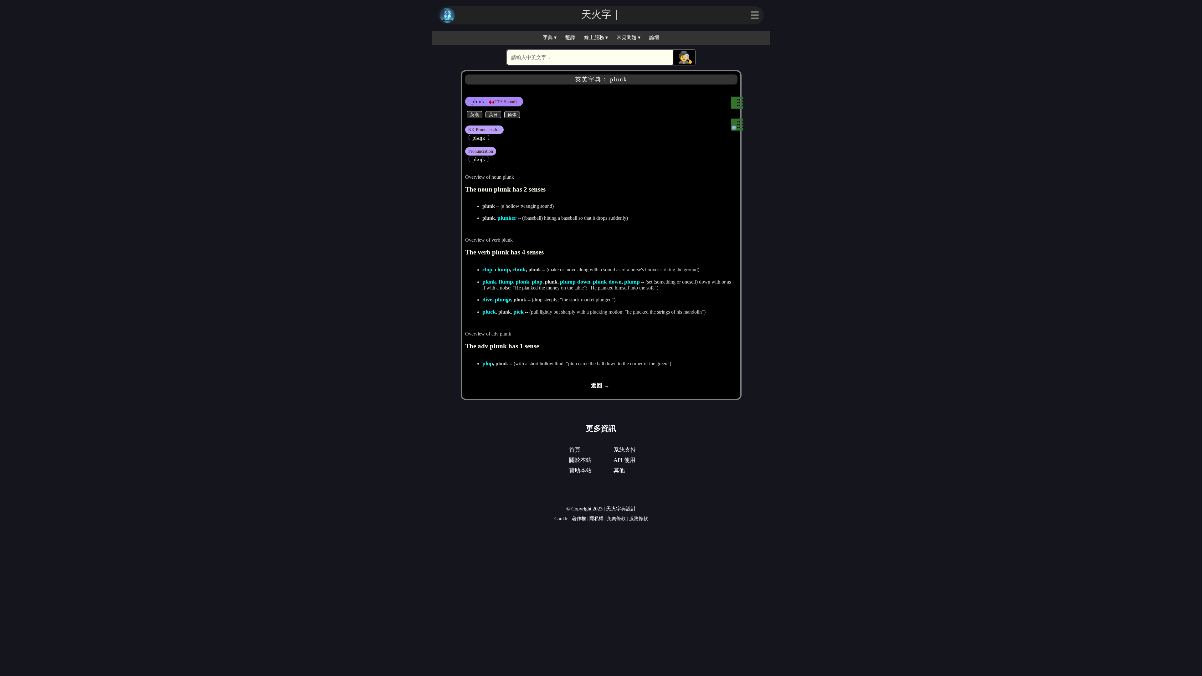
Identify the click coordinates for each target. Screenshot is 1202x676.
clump (502, 269)
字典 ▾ (550, 37)
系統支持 (625, 450)
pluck (489, 312)
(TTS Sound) (505, 101)
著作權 (579, 518)
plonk (522, 282)
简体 (512, 114)
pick (518, 312)
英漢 (474, 114)
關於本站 (580, 460)
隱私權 (596, 518)
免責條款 (616, 518)
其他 (619, 470)
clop (487, 269)
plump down (575, 282)
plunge (503, 299)
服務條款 (638, 518)
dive (487, 299)
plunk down (607, 282)
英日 (493, 114)
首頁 (574, 450)
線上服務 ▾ (596, 37)
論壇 (654, 37)
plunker (506, 218)
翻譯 (570, 37)
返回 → (600, 385)
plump (632, 282)
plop (537, 282)
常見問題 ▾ (628, 37)
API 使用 (624, 460)
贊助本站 (580, 470)
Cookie (561, 518)
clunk (519, 269)
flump (506, 282)
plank (489, 282)
